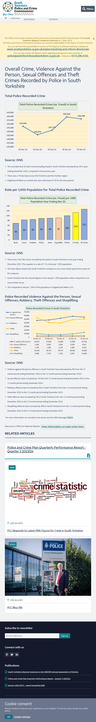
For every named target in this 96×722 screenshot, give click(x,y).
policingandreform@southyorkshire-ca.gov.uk (34, 55)
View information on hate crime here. (63, 426)
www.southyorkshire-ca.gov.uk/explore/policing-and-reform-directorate (48, 49)
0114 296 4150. (80, 55)
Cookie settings (22, 716)
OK (8, 716)
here (70, 417)
